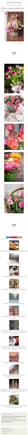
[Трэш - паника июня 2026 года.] (14, 262)
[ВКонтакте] (8, 237)
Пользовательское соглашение (10, 430)
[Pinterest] (14, 237)
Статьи (19, 5)
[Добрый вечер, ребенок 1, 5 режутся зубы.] (14, 361)
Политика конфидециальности (7, 431)
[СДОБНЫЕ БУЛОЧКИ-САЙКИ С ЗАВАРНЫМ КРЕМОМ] (14, 249)
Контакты (3, 430)
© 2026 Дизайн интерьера (6, 428)
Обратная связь (4, 433)
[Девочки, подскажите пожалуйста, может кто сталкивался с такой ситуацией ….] (14, 373)
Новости (14, 5)
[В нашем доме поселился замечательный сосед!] (14, 275)
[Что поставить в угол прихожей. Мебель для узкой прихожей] (14, 287)
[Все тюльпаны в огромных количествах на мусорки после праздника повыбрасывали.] (14, 404)
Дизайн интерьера (14, 2)
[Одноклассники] (19, 237)
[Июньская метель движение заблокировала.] (14, 302)
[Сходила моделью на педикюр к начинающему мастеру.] (14, 314)
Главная (9, 5)
